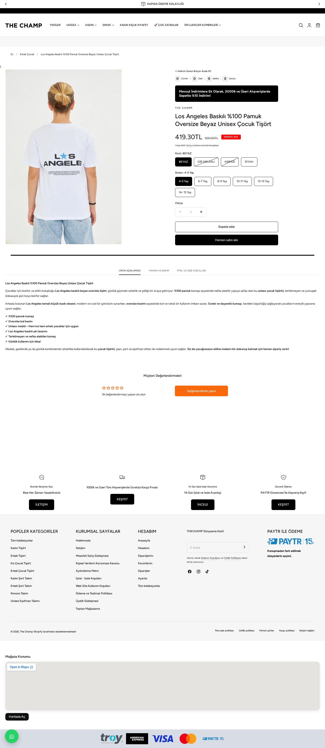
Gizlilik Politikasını (232, 558)
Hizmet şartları (266, 630)
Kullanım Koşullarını (210, 558)
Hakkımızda (83, 540)
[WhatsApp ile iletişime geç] (12, 736)
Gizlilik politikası (246, 630)
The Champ (26, 631)
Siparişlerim (145, 555)
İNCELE (202, 504)
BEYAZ (183, 161)
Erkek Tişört (18, 555)
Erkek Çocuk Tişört (22, 570)
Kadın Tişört (18, 548)
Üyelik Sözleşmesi (87, 601)
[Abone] (245, 547)
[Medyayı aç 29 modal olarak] (114, 76)
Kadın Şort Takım (21, 578)
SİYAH (249, 161)
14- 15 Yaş (185, 192)
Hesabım (143, 548)
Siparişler (144, 570)
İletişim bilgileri (306, 630)
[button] (301, 25)
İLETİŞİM (41, 504)
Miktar (179, 203)
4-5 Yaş (183, 181)
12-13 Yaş (263, 181)
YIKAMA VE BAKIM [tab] (159, 270)
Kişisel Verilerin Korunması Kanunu (97, 563)
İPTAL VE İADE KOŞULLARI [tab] (191, 270)
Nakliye (189, 145)
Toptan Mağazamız (88, 608)
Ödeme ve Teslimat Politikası (94, 593)
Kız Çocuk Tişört (21, 563)
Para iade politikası (224, 630)
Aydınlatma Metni (87, 570)
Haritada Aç (17, 717)
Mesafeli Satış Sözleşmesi (92, 555)
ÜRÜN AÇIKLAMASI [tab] (130, 270)
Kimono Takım (19, 593)
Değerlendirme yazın (201, 391)
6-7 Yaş (202, 181)
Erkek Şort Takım (21, 586)
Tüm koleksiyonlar (22, 540)
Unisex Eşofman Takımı (25, 601)
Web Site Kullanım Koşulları (93, 586)
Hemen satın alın (226, 240)
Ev (12, 54)
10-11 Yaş (242, 181)
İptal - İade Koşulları (88, 578)
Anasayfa (144, 540)
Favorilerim (145, 563)
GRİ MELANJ (208, 163)
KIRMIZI (232, 163)
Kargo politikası (286, 630)
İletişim (80, 548)
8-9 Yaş (222, 181)
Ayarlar (142, 578)
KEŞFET (122, 499)
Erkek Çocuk (27, 54)
